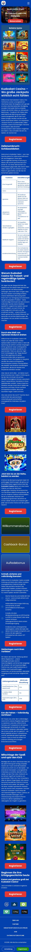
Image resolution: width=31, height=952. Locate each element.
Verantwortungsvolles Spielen (15, 928)
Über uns (15, 920)
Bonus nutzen (15, 21)
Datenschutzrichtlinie (15, 935)
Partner (15, 924)
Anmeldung (8, 949)
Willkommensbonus (15, 526)
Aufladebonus (15, 563)
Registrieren (23, 949)
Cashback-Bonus (15, 544)
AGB (15, 932)
